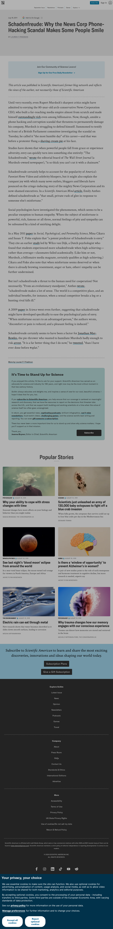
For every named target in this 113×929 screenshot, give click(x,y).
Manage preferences (13, 910)
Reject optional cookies (35, 921)
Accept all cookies (12, 921)
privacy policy (18, 905)
